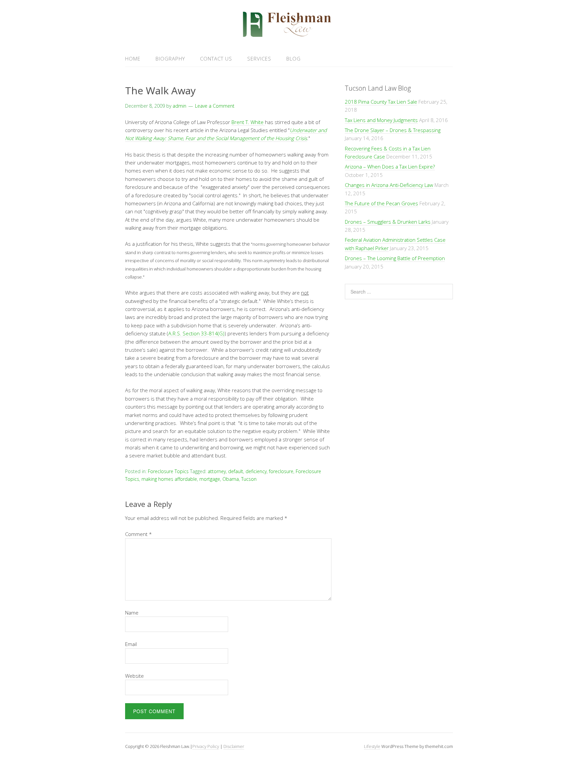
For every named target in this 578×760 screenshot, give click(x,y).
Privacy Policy (205, 746)
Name (131, 612)
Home (132, 58)
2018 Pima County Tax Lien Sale (381, 101)
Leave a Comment (214, 106)
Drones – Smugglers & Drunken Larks (387, 221)
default (235, 471)
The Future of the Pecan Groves (381, 203)
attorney (217, 471)
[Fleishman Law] (289, 34)
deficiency (256, 471)
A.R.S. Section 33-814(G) (196, 333)
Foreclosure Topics (168, 471)
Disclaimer (233, 746)
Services (259, 58)
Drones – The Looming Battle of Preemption (395, 258)
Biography (170, 58)
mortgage (209, 479)
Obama (230, 479)
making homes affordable (169, 479)
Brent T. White (248, 122)
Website (134, 675)
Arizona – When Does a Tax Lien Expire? (390, 166)
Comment (138, 534)
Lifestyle (372, 746)
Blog (293, 58)
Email (131, 644)
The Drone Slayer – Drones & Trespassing (393, 130)
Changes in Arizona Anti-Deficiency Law (389, 185)
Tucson (249, 479)
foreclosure (281, 471)
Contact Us (216, 58)
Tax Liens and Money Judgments (381, 120)
